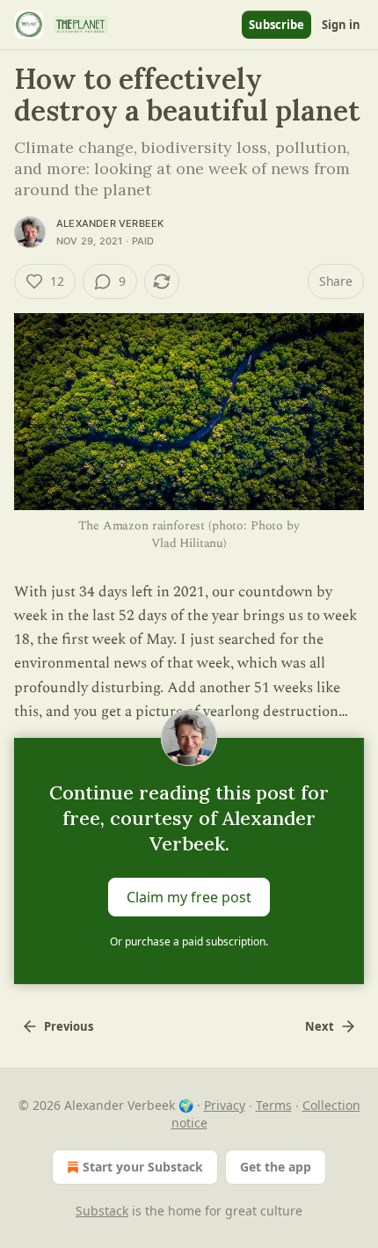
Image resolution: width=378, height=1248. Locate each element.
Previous (68, 1026)
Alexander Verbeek (110, 223)
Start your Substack (143, 1166)
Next (319, 1026)
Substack (102, 1210)
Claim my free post (189, 897)
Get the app (275, 1166)
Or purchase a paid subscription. (189, 941)
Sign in (341, 25)
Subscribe (276, 25)
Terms (274, 1105)
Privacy (224, 1105)
